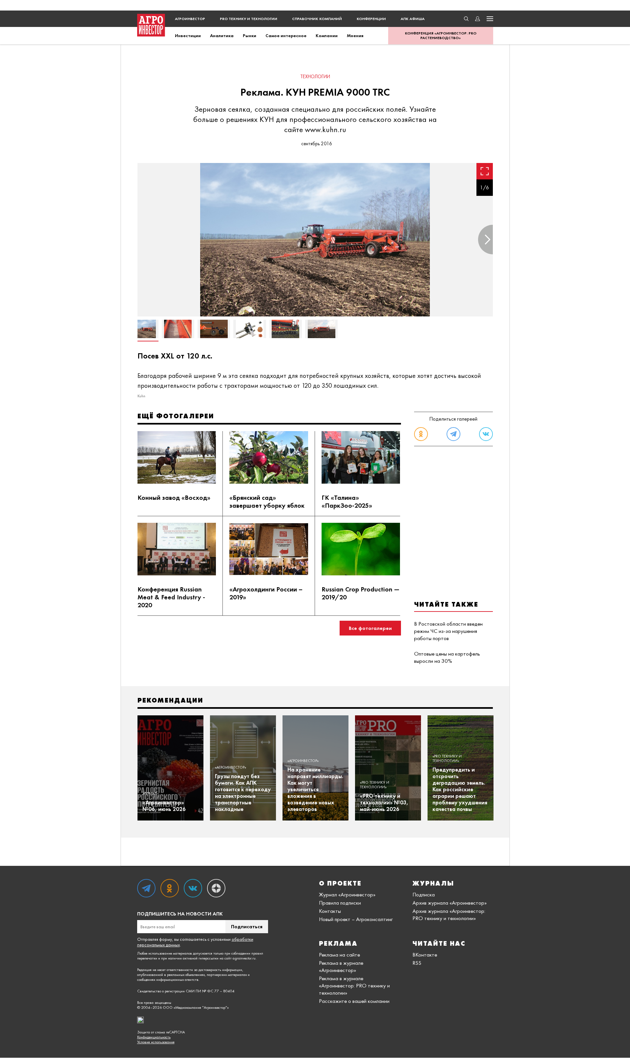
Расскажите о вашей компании (354, 1001)
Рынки (249, 35)
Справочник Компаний (317, 18)
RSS (416, 962)
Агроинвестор (190, 18)
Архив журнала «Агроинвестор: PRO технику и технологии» (448, 914)
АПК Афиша (413, 18)
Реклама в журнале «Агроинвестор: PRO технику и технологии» (354, 985)
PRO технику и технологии (248, 18)
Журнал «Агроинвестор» (347, 894)
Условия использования (156, 1042)
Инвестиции (188, 35)
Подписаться (246, 926)
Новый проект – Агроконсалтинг (356, 919)
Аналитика (222, 35)
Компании (327, 35)
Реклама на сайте (339, 954)
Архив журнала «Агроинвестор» (449, 902)
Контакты (330, 910)
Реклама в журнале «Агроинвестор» (341, 966)
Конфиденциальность (154, 1037)
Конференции (371, 18)
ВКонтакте (424, 954)
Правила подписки (340, 902)
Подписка (423, 894)
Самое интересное (285, 35)
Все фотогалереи (370, 628)
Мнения (355, 35)
